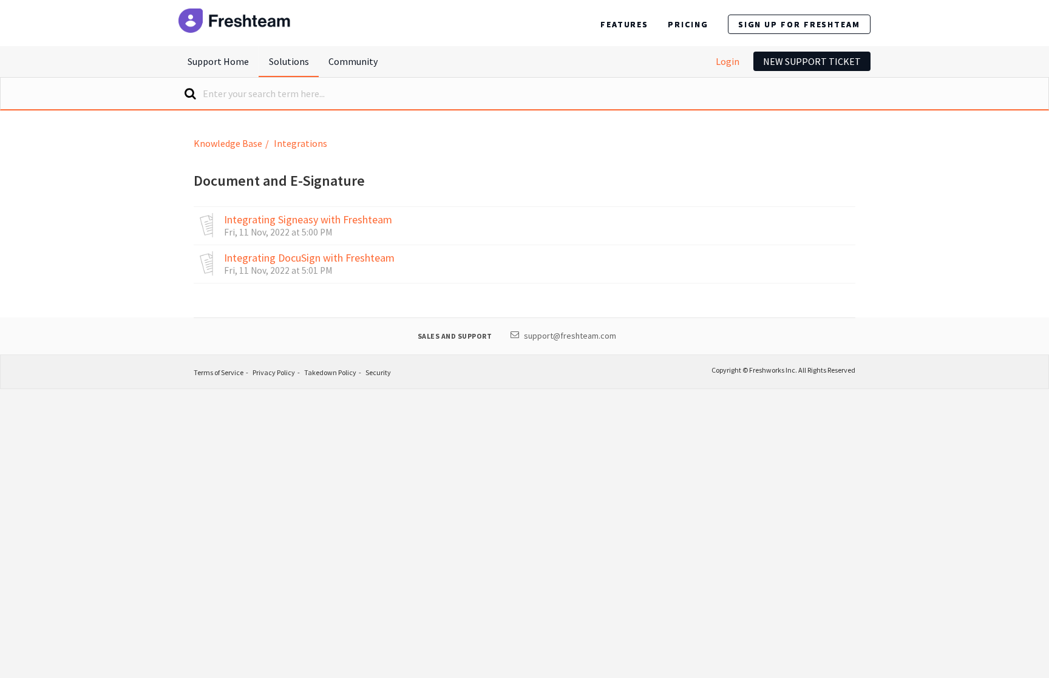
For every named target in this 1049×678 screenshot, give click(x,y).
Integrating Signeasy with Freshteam (308, 219)
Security (378, 372)
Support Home (218, 61)
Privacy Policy (274, 372)
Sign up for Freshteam (799, 24)
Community (353, 61)
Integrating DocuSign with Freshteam (309, 258)
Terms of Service (218, 372)
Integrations (300, 143)
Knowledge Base (228, 143)
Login (727, 61)
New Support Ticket (812, 61)
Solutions (289, 61)
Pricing (688, 24)
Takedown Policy (330, 372)
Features (624, 24)
